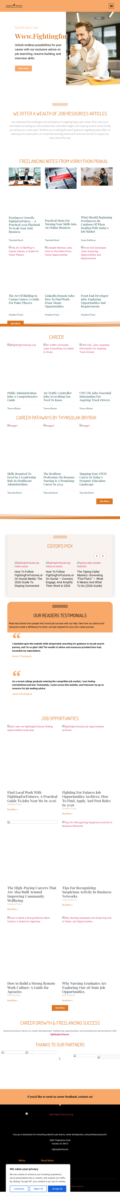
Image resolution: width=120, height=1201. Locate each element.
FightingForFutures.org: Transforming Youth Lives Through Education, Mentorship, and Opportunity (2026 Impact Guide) (91, 591)
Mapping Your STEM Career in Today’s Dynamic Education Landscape (92, 479)
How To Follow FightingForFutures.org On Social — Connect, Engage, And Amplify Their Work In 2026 (29, 578)
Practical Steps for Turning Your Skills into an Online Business (61, 223)
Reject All (38, 1188)
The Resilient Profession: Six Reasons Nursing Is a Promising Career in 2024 (58, 479)
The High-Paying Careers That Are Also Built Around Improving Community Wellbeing (31, 910)
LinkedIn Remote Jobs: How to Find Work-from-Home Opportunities (60, 301)
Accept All (57, 1188)
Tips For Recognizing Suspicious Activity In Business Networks (86, 908)
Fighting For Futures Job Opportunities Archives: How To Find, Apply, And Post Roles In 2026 (86, 815)
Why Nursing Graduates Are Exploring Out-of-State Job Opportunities (84, 1003)
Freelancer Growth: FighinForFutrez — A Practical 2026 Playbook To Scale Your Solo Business (24, 224)
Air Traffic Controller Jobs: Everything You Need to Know (57, 396)
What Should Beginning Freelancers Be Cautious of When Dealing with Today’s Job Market (96, 224)
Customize (19, 1188)
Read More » (12, 825)
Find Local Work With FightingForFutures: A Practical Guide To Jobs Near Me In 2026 (32, 812)
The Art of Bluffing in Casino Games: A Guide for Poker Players (24, 299)
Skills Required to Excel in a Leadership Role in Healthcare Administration (21, 479)
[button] (111, 6)
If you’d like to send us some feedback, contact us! (60, 1113)
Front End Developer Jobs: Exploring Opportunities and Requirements (94, 301)
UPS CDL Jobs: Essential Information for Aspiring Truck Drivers (95, 396)
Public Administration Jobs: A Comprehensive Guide (22, 396)
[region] (38, 1179)
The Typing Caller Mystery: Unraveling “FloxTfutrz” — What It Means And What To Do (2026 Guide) (59, 578)
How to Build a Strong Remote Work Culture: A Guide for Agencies (31, 1003)
